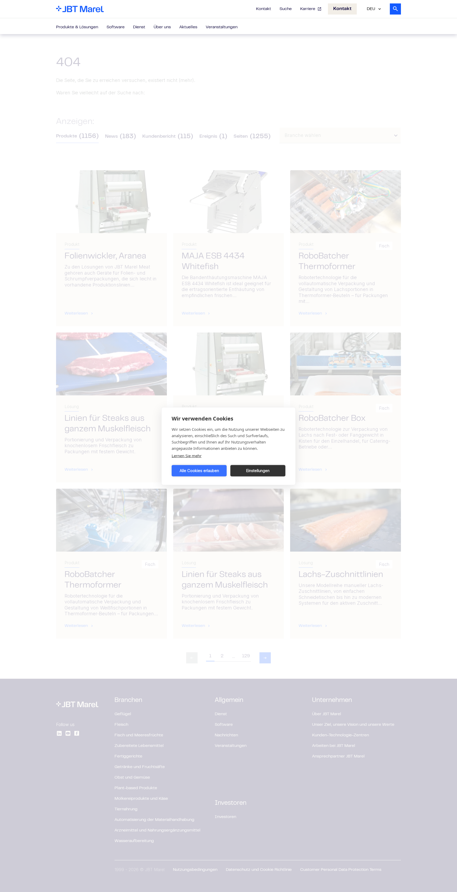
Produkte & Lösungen (77, 27)
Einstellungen (257, 470)
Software (116, 27)
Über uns (162, 27)
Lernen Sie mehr (187, 455)
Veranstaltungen (221, 27)
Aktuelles (188, 27)
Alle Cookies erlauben (199, 470)
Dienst (139, 27)
